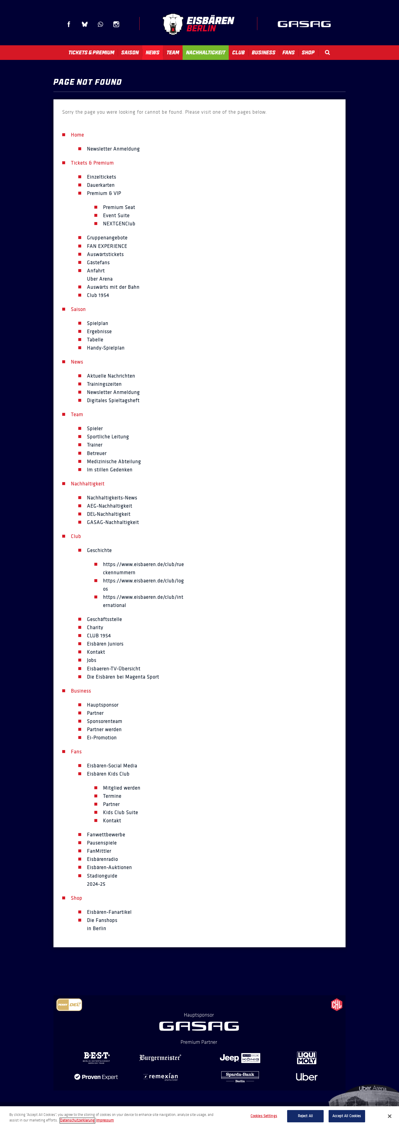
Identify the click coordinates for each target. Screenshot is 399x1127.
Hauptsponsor (103, 705)
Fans (288, 53)
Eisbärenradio (102, 859)
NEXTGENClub (119, 224)
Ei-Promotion (102, 738)
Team (172, 53)
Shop (308, 53)
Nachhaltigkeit (205, 53)
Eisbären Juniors (105, 644)
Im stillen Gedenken (110, 470)
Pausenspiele (102, 843)
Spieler (95, 428)
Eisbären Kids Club (108, 774)
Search (327, 52)
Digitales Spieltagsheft (113, 400)
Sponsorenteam (104, 721)
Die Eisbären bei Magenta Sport (123, 677)
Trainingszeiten (104, 384)
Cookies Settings (264, 1116)
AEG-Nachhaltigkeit (109, 506)
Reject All (305, 1116)
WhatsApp (100, 24)
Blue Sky (85, 24)
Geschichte (99, 550)
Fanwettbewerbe (106, 835)
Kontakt (96, 652)
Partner (95, 713)
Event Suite (116, 215)
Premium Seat (119, 207)
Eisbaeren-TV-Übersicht (113, 669)
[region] (199, 1116)
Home (77, 135)
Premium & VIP (104, 193)
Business (263, 53)
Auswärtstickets (105, 254)
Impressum (105, 1120)
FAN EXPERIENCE (107, 246)
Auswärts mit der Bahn (113, 287)
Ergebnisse (99, 331)
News (152, 53)
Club (238, 53)
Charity (95, 627)
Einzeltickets (101, 177)
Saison (130, 53)
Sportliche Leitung (108, 437)
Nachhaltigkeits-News (112, 498)
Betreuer (97, 453)
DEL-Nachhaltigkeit (109, 514)
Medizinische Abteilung (114, 461)
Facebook (69, 24)
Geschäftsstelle (104, 619)
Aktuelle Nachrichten (111, 376)
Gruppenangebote (107, 238)
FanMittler (99, 851)
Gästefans (98, 262)
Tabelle (95, 340)
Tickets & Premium (91, 53)
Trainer (95, 445)
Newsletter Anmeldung (113, 149)
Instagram (116, 24)
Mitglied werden (121, 788)
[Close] (389, 1116)
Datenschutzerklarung (77, 1120)
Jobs (91, 660)
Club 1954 (98, 295)
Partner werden (104, 729)
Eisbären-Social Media (112, 766)
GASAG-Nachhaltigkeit (113, 522)
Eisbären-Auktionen (109, 867)
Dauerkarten (101, 185)
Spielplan (97, 323)
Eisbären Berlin (198, 24)
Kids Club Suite (120, 812)
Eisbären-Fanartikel (109, 912)
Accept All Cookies (346, 1116)
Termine (112, 796)
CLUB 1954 (99, 636)
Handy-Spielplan (106, 348)
